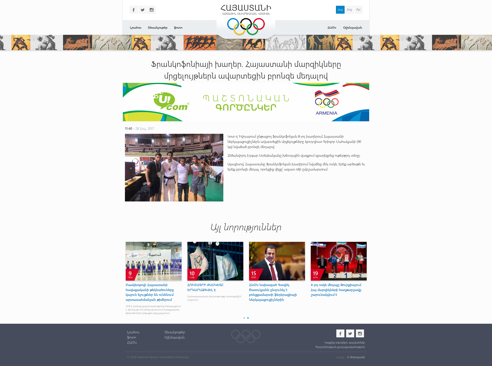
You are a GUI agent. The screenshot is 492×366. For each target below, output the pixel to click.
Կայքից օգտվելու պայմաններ (344, 342)
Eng (349, 9)
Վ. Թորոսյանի (355, 357)
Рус (358, 9)
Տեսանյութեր (157, 27)
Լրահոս (135, 27)
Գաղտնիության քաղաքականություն (340, 347)
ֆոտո (178, 27)
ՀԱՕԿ (331, 27)
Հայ (340, 9)
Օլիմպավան (352, 27)
